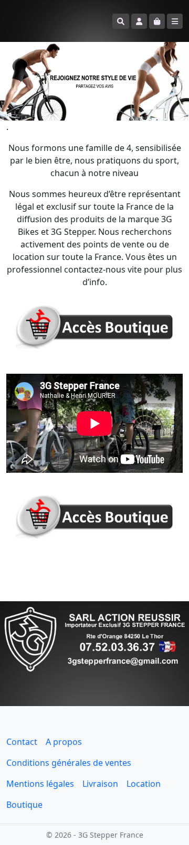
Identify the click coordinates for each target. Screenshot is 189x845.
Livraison (100, 783)
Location (144, 783)
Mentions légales (40, 783)
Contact (21, 742)
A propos (64, 742)
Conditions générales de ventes (68, 762)
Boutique (24, 804)
